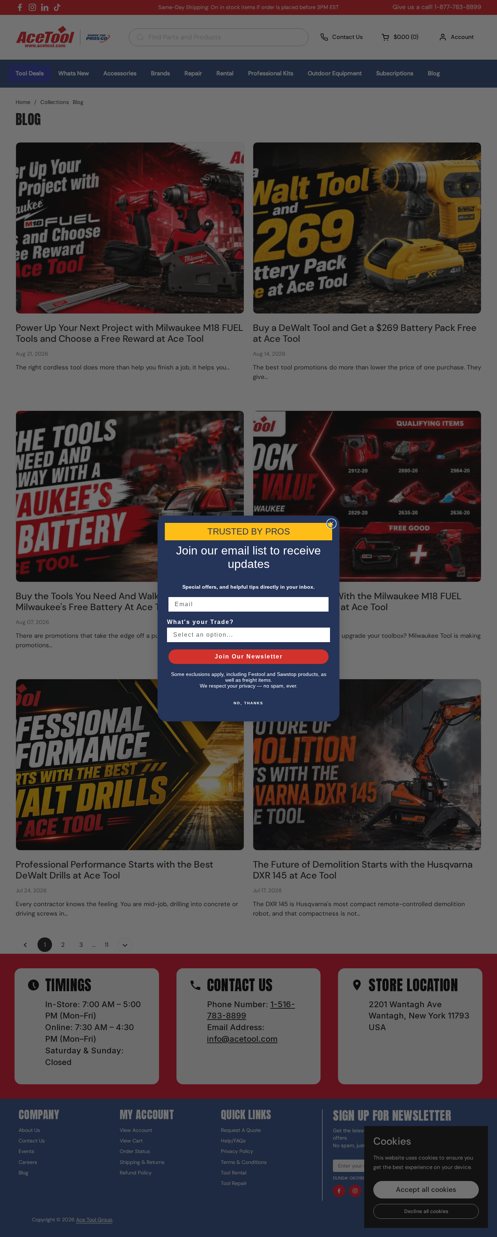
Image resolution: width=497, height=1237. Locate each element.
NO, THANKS (248, 703)
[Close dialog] (331, 523)
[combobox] (246, 635)
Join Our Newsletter (249, 656)
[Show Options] (323, 635)
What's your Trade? (200, 622)
